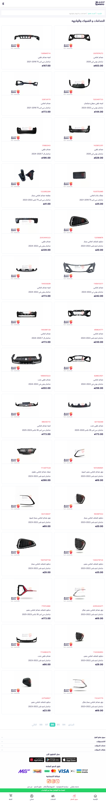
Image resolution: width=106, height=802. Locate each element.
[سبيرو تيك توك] (49, 781)
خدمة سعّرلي (74, 786)
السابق (71, 725)
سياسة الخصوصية (62, 786)
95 (58, 725)
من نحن (29, 786)
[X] (57, 781)
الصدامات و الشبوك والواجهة (77, 13)
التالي (34, 725)
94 (63, 725)
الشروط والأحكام (49, 786)
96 (52, 725)
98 (41, 725)
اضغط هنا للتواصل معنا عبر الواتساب (53, 790)
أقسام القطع (92, 13)
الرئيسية (99, 13)
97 (46, 725)
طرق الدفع (38, 786)
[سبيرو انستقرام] (53, 781)
